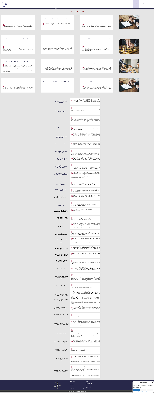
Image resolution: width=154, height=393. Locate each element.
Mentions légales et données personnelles (81, 391)
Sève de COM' (74, 391)
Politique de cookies (140, 391)
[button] (152, 382)
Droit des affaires (72, 384)
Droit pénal (71, 386)
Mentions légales (145, 391)
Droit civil (71, 383)
